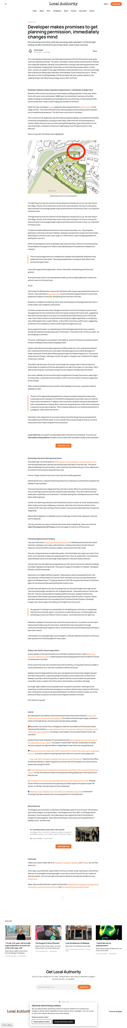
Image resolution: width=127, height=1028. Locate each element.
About (42, 11)
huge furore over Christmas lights (57, 542)
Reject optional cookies (42, 1022)
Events (91, 11)
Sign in (106, 4)
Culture (73, 11)
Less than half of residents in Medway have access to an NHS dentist (56, 759)
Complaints (57, 11)
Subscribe (116, 4)
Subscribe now (63, 446)
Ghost (120, 1011)
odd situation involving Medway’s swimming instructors (75, 462)
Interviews (83, 11)
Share (95, 51)
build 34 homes (86, 107)
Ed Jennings (38, 50)
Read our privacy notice (40, 1017)
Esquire (51, 107)
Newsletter (32, 22)
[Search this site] (6, 4)
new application (54, 294)
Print (48, 11)
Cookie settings (7, 1025)
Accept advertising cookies (63, 1022)
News (66, 11)
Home (35, 11)
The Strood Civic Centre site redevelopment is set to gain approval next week (59, 781)
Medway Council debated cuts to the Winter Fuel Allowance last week (56, 791)
